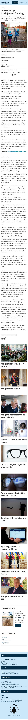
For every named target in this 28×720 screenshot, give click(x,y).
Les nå (18, 626)
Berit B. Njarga (10, 659)
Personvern (4, 697)
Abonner (15, 2)
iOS (16, 619)
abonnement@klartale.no (12, 684)
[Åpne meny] (26, 2)
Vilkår (2, 695)
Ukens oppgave (6, 640)
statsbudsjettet (11, 335)
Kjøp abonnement (6, 681)
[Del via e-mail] (15, 75)
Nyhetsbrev (5, 643)
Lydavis (4, 637)
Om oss (3, 661)
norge (3, 335)
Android (21, 619)
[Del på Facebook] (13, 75)
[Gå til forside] (5, 2)
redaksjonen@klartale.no (12, 674)
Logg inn (21, 2)
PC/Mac (19, 617)
